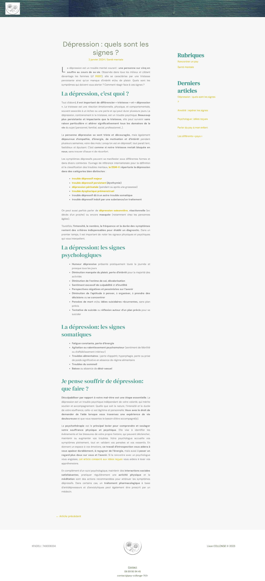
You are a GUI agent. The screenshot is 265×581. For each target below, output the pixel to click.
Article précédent (68, 516)
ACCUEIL (194, 8)
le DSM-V (114, 167)
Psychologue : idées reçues (193, 119)
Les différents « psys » (190, 136)
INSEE (98, 76)
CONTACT (228, 8)
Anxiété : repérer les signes (193, 110)
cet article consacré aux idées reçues (100, 459)
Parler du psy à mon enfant (193, 127)
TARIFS (242, 8)
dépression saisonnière (113, 210)
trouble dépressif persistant (89, 182)
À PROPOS (209, 8)
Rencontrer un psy (188, 61)
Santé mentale (115, 59)
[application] (216, 8)
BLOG (254, 8)
